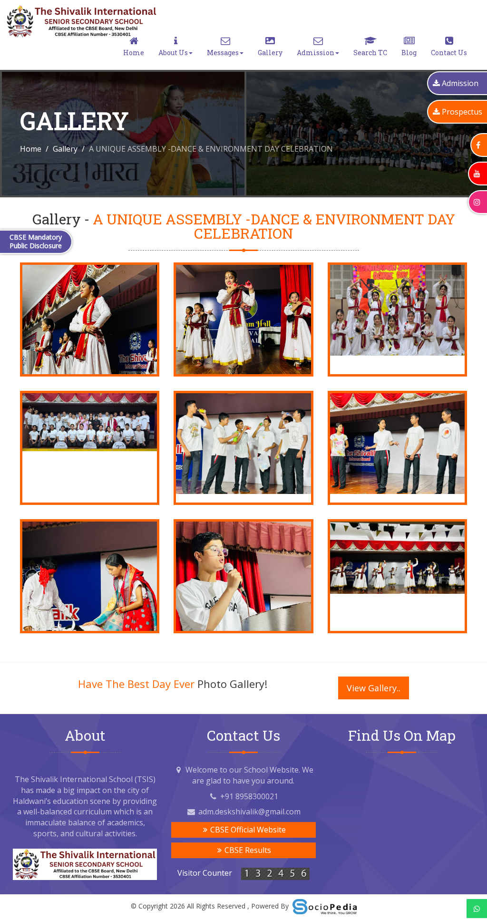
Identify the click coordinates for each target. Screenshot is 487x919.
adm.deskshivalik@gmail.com (249, 811)
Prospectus (462, 111)
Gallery (270, 52)
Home (133, 52)
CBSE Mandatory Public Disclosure (36, 241)
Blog (409, 52)
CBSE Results (247, 850)
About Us (173, 52)
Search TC (370, 52)
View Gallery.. (373, 688)
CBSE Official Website (247, 829)
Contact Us (449, 52)
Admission (315, 52)
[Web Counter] (275, 873)
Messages (223, 52)
